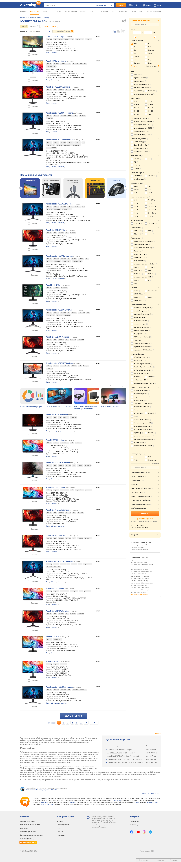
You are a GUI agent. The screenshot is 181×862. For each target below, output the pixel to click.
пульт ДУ (151, 433)
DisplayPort (137, 251)
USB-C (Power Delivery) (141, 420)
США (59, 828)
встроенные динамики (141, 407)
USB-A (136, 297)
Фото (45, 11)
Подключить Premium (28, 842)
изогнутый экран (139, 317)
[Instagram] (144, 832)
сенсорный (74, 591)
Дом (91, 11)
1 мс (149, 186)
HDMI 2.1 (63, 63)
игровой (61, 89)
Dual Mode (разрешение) (142, 314)
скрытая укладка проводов (143, 439)
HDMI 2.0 (137, 270)
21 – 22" (150, 101)
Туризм (133, 11)
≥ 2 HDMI (150, 267)
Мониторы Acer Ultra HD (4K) (139, 580)
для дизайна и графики (142, 87)
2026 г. (150, 457)
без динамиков (139, 410)
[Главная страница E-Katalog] (30, 5)
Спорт (142, 11)
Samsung (137, 63)
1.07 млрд (151, 223)
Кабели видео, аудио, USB (139, 545)
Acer (23, 26)
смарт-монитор (139, 81)
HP (135, 53)
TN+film (136, 159)
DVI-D (136, 283)
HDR (72, 39)
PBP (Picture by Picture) (142, 337)
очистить (33, 26)
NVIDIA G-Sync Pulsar (141, 373)
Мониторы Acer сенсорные (139, 567)
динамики (89, 39)
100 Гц (136, 203)
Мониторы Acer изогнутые (139, 585)
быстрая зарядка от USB (142, 423)
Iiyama (150, 53)
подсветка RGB (139, 442)
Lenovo (136, 56)
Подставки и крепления (138, 547)
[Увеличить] (33, 43)
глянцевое (151, 176)
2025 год (49, 287)
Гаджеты (23, 11)
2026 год (49, 39)
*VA (149, 159)
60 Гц (135, 200)
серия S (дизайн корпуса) (61, 39)
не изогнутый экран (140, 321)
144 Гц (136, 206)
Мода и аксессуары (154, 11)
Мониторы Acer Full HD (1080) (140, 569)
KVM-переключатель (141, 390)
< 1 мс (136, 186)
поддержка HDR (139, 334)
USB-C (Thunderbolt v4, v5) (143, 248)
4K (68, 258)
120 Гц (150, 203)
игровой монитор (140, 78)
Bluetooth (151, 413)
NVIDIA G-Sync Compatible (142, 370)
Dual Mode (82, 312)
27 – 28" (136, 108)
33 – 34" (150, 111)
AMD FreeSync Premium (142, 364)
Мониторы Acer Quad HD (138, 592)
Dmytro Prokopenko (32, 790)
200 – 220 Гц (152, 213)
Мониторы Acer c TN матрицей (140, 590)
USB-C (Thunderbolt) (141, 244)
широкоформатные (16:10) (143, 128)
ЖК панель (151, 91)
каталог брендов (47, 804)
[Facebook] (131, 832)
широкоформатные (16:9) (142, 125)
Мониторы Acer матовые (138, 574)
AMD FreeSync (139, 360)
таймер (150, 377)
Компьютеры (34, 11)
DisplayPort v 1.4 (139, 254)
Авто (113, 11)
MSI (135, 60)
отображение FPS (140, 380)
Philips (150, 60)
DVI (149, 280)
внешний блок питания (142, 426)
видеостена (138, 91)
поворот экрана (139, 400)
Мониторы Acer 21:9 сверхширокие (141, 571)
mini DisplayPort (139, 261)
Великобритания (63, 825)
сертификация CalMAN (142, 343)
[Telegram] (150, 832)
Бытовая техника (71, 11)
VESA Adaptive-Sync (141, 357)
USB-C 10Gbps (139, 294)
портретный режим (140, 394)
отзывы (72, 802)
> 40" (149, 114)
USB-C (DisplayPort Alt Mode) (143, 241)
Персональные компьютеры (139, 549)
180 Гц (136, 213)
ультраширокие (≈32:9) (142, 134)
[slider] (135, 37)
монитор (137, 74)
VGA (135, 280)
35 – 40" (136, 114)
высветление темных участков (144, 383)
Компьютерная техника (34, 17)
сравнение (117, 800)
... (81, 722)
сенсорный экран (140, 324)
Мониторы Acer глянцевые (139, 562)
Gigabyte (151, 50)
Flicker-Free (138, 340)
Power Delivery (76, 145)
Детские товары (102, 11)
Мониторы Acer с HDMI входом (140, 587)
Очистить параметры (146, 519)
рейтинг (137, 802)
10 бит (150, 234)
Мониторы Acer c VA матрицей (140, 578)
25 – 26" (150, 104)
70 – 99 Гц (151, 200)
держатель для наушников (143, 436)
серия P (56, 442)
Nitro (55, 89)
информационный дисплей (143, 94)
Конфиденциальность (28, 832)
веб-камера (138, 413)
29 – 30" (150, 108)
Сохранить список (50, 26)
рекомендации (152, 802)
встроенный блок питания (143, 429)
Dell (135, 50)
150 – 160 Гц (152, 206)
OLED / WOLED (139, 165)
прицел (136, 377)
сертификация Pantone (142, 347)
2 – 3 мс (136, 189)
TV (51, 11)
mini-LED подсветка (140, 311)
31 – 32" (136, 111)
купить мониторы (143, 527)
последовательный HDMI (142, 277)
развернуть (155, 463)
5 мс (135, 193)
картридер (137, 433)
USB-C (136, 291)
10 (86, 722)
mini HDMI (151, 274)
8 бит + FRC (138, 234)
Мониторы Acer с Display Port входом (142, 564)
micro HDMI (137, 274)
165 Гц (136, 210)
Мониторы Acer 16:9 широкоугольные (142, 583)
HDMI (135, 267)
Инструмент (123, 11)
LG (148, 56)
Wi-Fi (135, 416)
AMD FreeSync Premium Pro (143, 367)
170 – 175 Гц (152, 210)
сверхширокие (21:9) (141, 131)
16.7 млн (137, 223)
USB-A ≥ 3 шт (152, 297)
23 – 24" (136, 104)
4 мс (149, 189)
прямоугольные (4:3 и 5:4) (143, 121)
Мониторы (47, 17)
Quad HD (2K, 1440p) (140, 145)
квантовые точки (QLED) (142, 308)
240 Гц (136, 216)
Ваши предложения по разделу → (57, 788)
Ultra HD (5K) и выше (141, 151)
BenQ (149, 47)
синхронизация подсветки (143, 446)
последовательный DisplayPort (144, 264)
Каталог (22, 17)
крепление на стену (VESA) (143, 403)
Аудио (59, 11)
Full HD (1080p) (139, 142)
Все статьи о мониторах (117, 386)
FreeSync (75, 63)
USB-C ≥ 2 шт (152, 291)
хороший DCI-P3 (51, 66)
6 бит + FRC (138, 231)
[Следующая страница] (94, 723)
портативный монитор (141, 84)
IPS (135, 162)
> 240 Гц (150, 216)
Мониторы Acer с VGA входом (140, 576)
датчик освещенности (141, 327)
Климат (83, 11)
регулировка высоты (141, 397)
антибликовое (139, 179)
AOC (149, 43)
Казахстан (61, 835)
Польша (60, 832)
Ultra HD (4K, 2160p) (140, 148)
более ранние (152, 460)
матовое (137, 176)
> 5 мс (150, 193)
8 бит (149, 231)
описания (44, 802)
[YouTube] (138, 832)
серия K (56, 664)
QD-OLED (56, 63)
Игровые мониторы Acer (138, 560)
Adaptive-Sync (79, 39)
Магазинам (24, 828)
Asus (135, 47)
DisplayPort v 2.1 (139, 257)
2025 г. (136, 460)
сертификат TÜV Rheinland (143, 350)
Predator (56, 115)
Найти (120, 5)
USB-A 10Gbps (139, 300)
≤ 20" (135, 101)
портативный (65, 442)
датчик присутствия (141, 330)
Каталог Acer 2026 (137, 526)
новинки (137, 457)
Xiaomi (150, 63)
